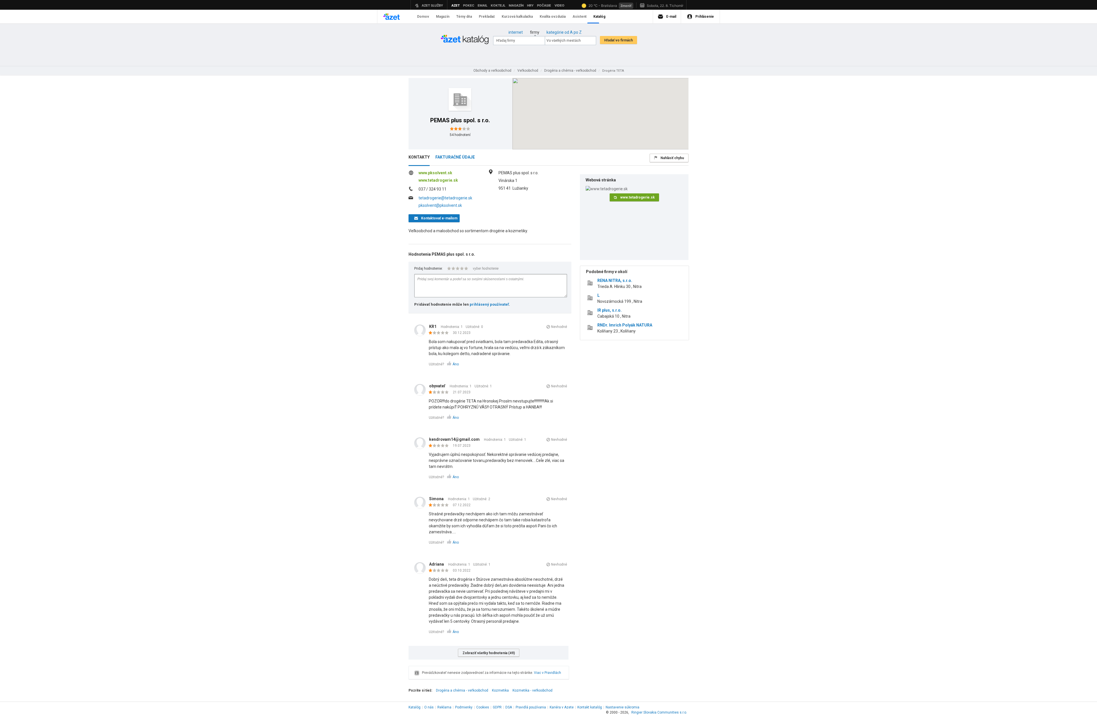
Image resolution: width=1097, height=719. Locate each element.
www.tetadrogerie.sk (438, 180)
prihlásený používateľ (489, 304)
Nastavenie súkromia (622, 707)
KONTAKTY (419, 157)
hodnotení (460, 135)
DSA (508, 707)
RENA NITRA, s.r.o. (614, 280)
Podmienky (464, 707)
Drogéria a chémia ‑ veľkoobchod (462, 690)
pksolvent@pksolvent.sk (440, 205)
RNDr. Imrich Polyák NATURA (624, 325)
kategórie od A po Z (564, 32)
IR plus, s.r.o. (609, 310)
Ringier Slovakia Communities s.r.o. (659, 712)
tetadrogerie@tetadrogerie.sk (445, 198)
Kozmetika (500, 690)
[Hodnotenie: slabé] (440, 333)
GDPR (497, 707)
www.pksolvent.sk (435, 173)
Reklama (444, 707)
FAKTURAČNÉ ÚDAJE (455, 157)
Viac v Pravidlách (547, 673)
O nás (429, 707)
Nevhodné (559, 327)
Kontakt (589, 707)
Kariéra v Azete (562, 707)
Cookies (482, 707)
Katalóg (415, 707)
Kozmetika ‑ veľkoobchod (532, 690)
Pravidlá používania (531, 707)
